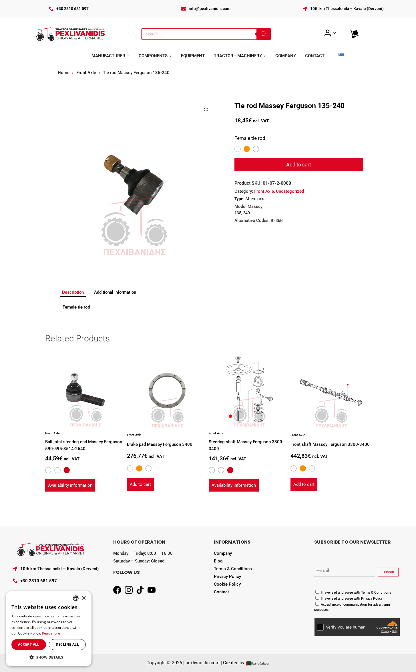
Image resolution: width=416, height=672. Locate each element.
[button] (205, 109)
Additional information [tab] (115, 292)
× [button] (83, 598)
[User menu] (330, 33)
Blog (218, 561)
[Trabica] (258, 662)
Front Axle (86, 72)
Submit (388, 572)
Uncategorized (290, 191)
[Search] (263, 34)
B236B (277, 220)
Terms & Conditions (233, 568)
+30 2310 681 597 (72, 8)
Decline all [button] (67, 644)
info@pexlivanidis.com (209, 8)
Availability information (70, 485)
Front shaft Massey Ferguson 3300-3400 (330, 444)
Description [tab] (73, 292)
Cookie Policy (227, 584)
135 (237, 212)
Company (223, 553)
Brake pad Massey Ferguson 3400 (159, 444)
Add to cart (298, 165)
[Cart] (354, 34)
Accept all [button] (28, 644)
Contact (221, 592)
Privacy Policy (227, 576)
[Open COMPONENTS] (170, 56)
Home (63, 72)
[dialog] (48, 628)
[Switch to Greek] (341, 54)
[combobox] (76, 598)
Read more (51, 633)
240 (246, 212)
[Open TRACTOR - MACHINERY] (264, 56)
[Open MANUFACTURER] (128, 56)
